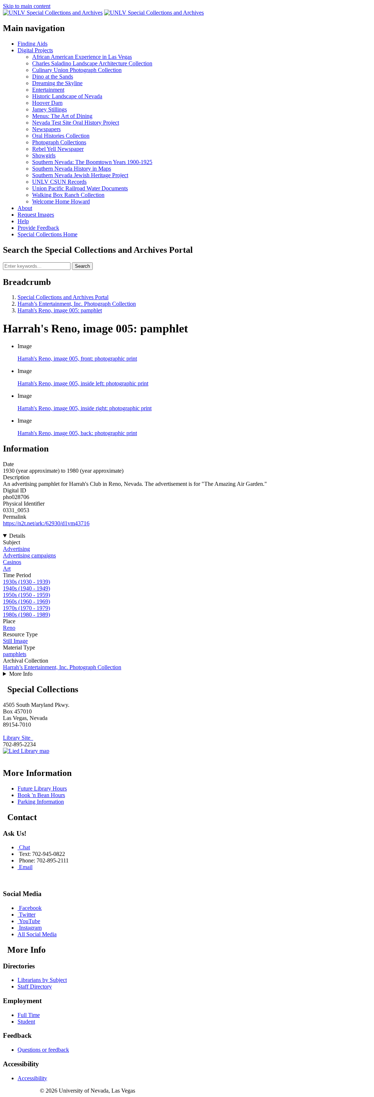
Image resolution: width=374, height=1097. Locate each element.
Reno (9, 628)
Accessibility (32, 1078)
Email (26, 867)
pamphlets (14, 654)
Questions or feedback (43, 1050)
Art (7, 568)
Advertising (16, 549)
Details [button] (17, 536)
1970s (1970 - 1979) (26, 608)
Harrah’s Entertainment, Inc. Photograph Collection (77, 304)
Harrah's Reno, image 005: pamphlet (60, 310)
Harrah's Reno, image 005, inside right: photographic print (85, 408)
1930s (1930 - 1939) (26, 582)
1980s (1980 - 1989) (26, 615)
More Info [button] (21, 674)
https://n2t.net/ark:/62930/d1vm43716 (46, 523)
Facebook (30, 908)
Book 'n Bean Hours (41, 795)
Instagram (30, 928)
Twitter (27, 914)
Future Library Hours (42, 788)
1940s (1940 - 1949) (26, 588)
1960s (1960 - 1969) (26, 601)
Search (82, 266)
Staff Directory (35, 986)
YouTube (29, 921)
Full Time (29, 1015)
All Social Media (37, 934)
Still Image (15, 641)
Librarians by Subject (42, 980)
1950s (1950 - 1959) (26, 595)
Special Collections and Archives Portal (63, 297)
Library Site (18, 738)
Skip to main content (26, 6)
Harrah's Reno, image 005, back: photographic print (77, 433)
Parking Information (41, 802)
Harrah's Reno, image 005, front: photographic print (77, 358)
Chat (24, 847)
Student (26, 1021)
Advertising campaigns (29, 555)
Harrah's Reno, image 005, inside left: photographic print (83, 383)
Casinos (12, 562)
